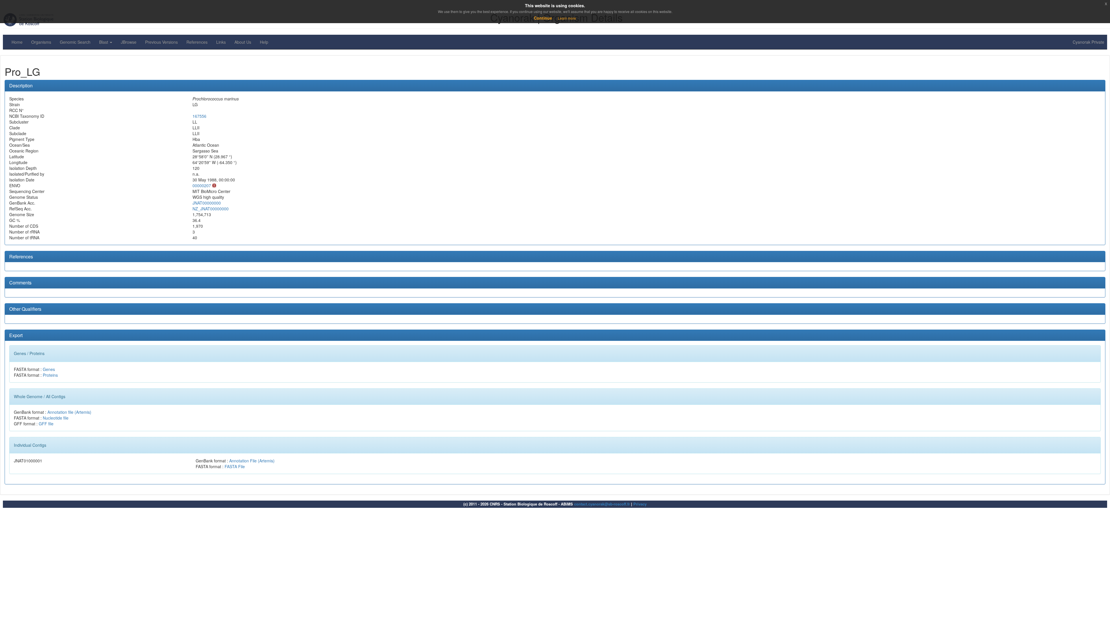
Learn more (567, 18)
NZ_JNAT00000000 (211, 209)
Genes (49, 369)
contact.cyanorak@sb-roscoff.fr (602, 504)
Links (221, 42)
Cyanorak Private (1088, 42)
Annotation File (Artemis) (252, 461)
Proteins (50, 375)
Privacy (640, 504)
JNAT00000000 (207, 203)
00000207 (202, 185)
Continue (543, 18)
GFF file (46, 424)
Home (17, 42)
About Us (242, 42)
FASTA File (235, 466)
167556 (199, 116)
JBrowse (128, 42)
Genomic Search (75, 42)
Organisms (41, 42)
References (197, 42)
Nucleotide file (56, 418)
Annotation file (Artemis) (69, 412)
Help (264, 42)
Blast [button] (104, 42)
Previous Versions (161, 42)
